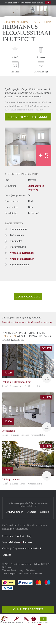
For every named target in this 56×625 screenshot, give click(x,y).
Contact (19, 536)
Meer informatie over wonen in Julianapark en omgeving (27, 322)
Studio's (44, 511)
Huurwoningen (14, 511)
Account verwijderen (33, 573)
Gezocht (26, 622)
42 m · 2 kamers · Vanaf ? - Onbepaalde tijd (22, 484)
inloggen (16, 622)
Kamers (31, 511)
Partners (27, 542)
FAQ (33, 622)
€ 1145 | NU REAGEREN (28, 609)
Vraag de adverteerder (22, 252)
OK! (48, 2)
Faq (29, 536)
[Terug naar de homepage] (3, 620)
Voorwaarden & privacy (12, 570)
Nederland (6, 567)
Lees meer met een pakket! (28, 116)
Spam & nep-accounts (12, 573)
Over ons (7, 536)
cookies (20, 3)
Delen (46, 348)
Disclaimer (30, 570)
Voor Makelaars (11, 542)
